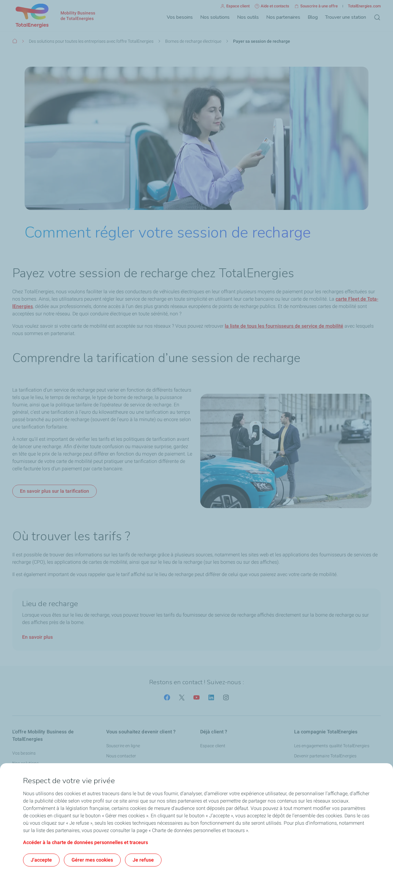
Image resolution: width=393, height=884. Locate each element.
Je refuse (143, 860)
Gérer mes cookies (92, 860)
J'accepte (41, 860)
